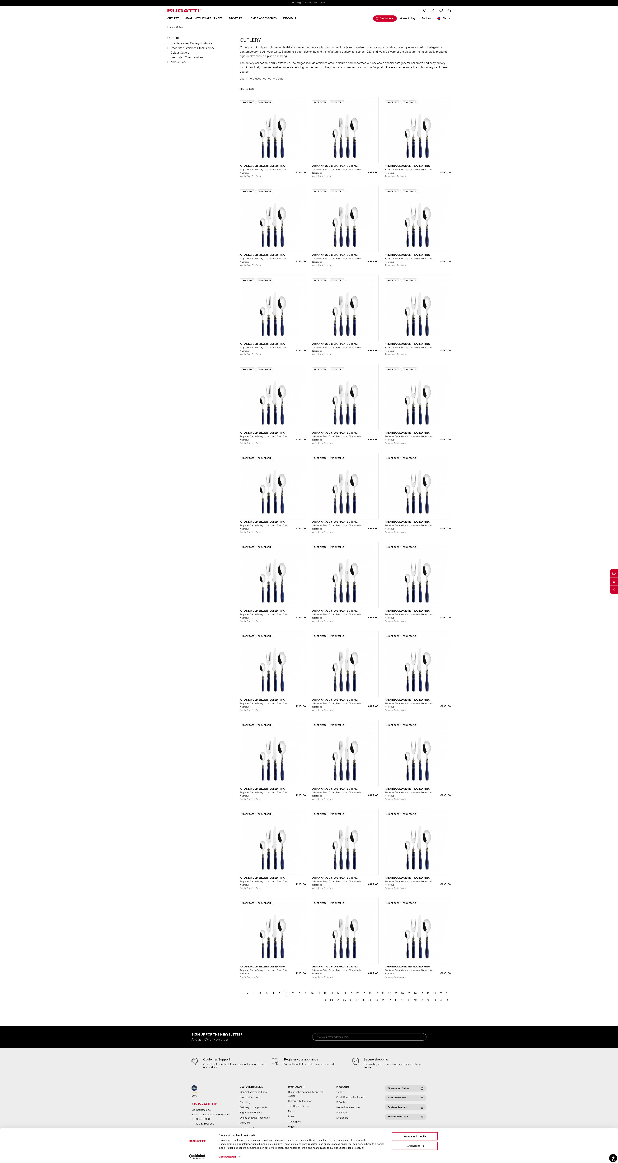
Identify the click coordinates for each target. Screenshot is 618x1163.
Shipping (245, 1102)
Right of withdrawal (251, 1112)
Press (291, 1116)
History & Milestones (300, 1101)
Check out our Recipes (398, 1088)
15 (344, 993)
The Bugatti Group (298, 1106)
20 (376, 993)
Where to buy (407, 18)
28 (428, 993)
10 (312, 993)
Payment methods (250, 1097)
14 (338, 993)
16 (351, 993)
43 (396, 1000)
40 (376, 1000)
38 (363, 1000)
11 (318, 993)
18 (363, 993)
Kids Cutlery (178, 62)
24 (402, 993)
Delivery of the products (253, 1107)
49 (434, 1000)
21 (383, 993)
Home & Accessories (263, 18)
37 (357, 1000)
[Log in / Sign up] (432, 10)
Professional (387, 18)
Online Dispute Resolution (255, 1117)
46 (415, 1000)
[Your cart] (449, 10)
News (291, 1111)
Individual (290, 18)
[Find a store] (614, 581)
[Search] (425, 10)
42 (389, 1000)
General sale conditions (253, 1092)
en (444, 18)
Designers (342, 1117)
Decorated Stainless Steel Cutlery (192, 48)
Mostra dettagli (227, 1156)
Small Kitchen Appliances (204, 18)
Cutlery (173, 18)
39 (370, 1000)
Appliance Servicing (397, 1107)
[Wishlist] (440, 10)
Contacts (245, 1123)
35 (344, 1000)
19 (370, 993)
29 (434, 993)
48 (428, 1000)
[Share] (614, 590)
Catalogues (294, 1121)
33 (331, 1000)
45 (408, 1000)
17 (357, 993)
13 (331, 993)
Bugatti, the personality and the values (305, 1093)
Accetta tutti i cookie (414, 1136)
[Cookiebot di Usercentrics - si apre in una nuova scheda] (197, 1156)
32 (325, 1000)
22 (389, 993)
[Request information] (614, 573)
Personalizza (413, 1145)
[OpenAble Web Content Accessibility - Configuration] (613, 1158)
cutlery (272, 78)
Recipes (426, 18)
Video (291, 1126)
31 (447, 993)
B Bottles (235, 18)
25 (408, 993)
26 (415, 993)
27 (421, 993)
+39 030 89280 (202, 1119)
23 (396, 993)
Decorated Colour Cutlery (187, 57)
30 (441, 993)
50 (441, 1000)
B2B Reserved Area (397, 1098)
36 (351, 1000)
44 (402, 1000)
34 (338, 1000)
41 (383, 1000)
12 (325, 993)
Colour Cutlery (180, 53)
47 (421, 1000)
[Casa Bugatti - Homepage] (184, 10)
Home (170, 27)
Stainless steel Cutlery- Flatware (191, 43)
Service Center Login (398, 1116)
